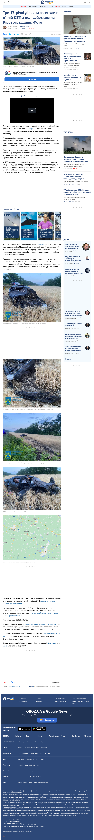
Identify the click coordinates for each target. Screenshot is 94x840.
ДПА (41, 753)
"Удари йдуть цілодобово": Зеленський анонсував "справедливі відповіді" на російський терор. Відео (74, 176)
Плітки (25, 782)
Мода (35, 782)
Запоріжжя (30, 742)
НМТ (49, 753)
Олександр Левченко (70, 341)
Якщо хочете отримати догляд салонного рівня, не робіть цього (73, 84)
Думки (66, 240)
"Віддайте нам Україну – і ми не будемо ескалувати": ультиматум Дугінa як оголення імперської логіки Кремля (74, 259)
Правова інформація (59, 698)
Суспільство (76, 736)
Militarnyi (67, 276)
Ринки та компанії (23, 771)
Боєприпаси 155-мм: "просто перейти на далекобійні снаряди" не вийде (73, 271)
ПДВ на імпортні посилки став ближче (73, 325)
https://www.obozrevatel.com (63, 791)
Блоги (63, 736)
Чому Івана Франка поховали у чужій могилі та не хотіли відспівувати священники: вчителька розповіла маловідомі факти (76, 39)
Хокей (33, 747)
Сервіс (42, 759)
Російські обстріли (67, 6)
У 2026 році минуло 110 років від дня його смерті (76, 44)
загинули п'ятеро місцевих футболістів (40, 624)
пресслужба (30, 129)
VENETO (57, 6)
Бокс (37, 747)
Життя (40, 736)
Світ (27, 736)
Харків (24, 742)
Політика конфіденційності (79, 698)
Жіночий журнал (43, 782)
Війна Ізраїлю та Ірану (46, 6)
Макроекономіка (34, 771)
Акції (37, 759)
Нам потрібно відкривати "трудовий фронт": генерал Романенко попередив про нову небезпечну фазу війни (76, 159)
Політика (18, 736)
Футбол (20, 747)
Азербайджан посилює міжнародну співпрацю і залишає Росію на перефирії (73, 336)
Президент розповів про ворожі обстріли (76, 181)
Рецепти (20, 765)
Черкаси (43, 742)
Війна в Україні (33, 6)
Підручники (25, 753)
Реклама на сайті (23, 701)
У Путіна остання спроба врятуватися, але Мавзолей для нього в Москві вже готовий (72, 246)
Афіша (20, 782)
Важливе (67, 12)
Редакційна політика (14, 686)
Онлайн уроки (34, 753)
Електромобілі (30, 759)
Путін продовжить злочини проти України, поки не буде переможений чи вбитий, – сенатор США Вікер (72, 57)
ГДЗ (19, 753)
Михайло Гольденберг (70, 318)
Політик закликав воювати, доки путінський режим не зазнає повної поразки (72, 65)
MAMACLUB (33, 777)
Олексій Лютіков (12, 26)
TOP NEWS (68, 132)
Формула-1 (44, 747)
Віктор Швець (68, 251)
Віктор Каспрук (69, 263)
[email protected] (24, 826)
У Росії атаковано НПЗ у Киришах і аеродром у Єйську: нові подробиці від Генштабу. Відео (77, 192)
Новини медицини (23, 777)
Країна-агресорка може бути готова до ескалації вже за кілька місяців (75, 165)
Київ (19, 742)
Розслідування (54, 736)
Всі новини (87, 736)
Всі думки (68, 359)
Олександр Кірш (69, 328)
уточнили (40, 244)
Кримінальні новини (24, 26)
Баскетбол (27, 747)
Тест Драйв (21, 759)
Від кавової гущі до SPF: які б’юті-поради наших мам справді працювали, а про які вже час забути (73, 313)
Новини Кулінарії (34, 765)
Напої (26, 765)
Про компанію (22, 698)
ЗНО (45, 753)
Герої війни (24, 6)
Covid (39, 777)
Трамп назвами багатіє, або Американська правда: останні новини (73, 348)
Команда (38, 698)
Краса (30, 782)
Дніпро (37, 742)
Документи (39, 701)
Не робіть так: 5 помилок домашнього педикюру (72, 77)
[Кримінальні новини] (32, 687)
